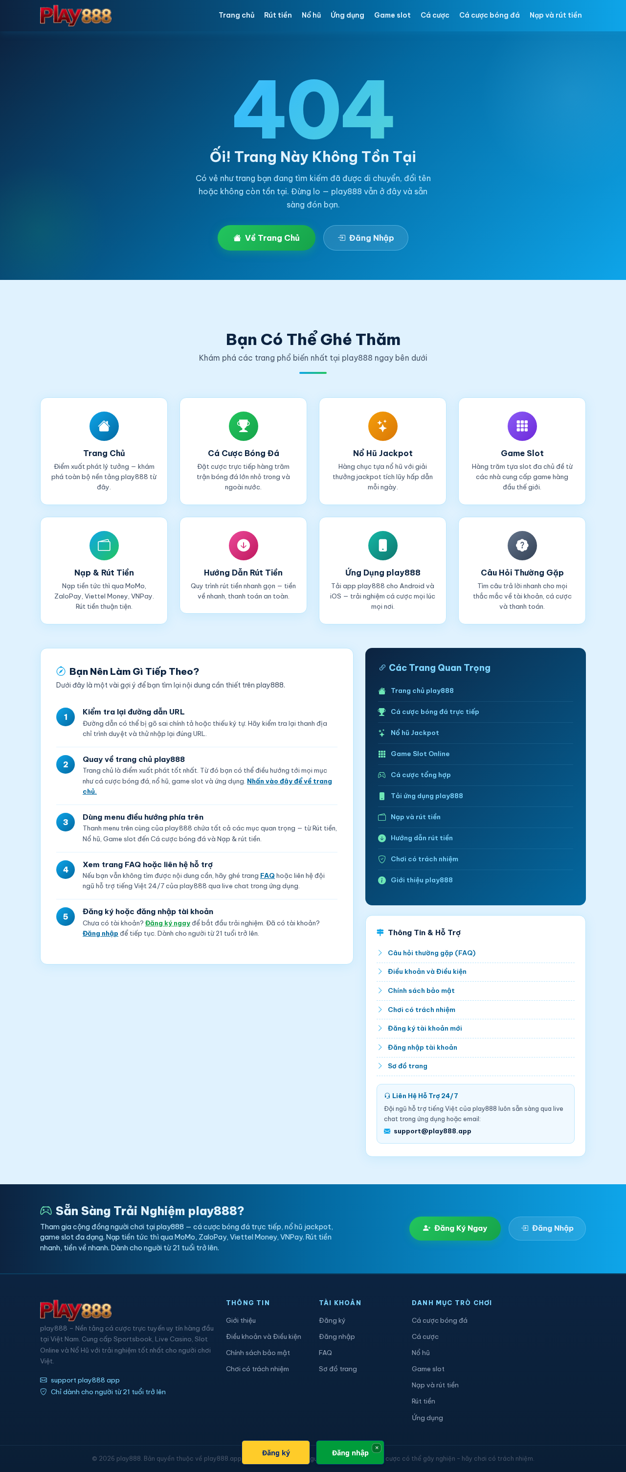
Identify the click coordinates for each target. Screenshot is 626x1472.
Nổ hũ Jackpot (415, 733)
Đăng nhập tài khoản (422, 1047)
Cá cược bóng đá (489, 15)
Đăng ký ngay (167, 923)
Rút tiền (278, 15)
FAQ (267, 876)
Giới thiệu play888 (422, 880)
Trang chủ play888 (422, 691)
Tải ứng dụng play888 (427, 796)
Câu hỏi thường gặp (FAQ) (431, 953)
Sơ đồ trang (407, 1066)
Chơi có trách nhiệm (424, 859)
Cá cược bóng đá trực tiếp (435, 712)
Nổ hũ (311, 15)
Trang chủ (236, 15)
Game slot (392, 15)
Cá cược (435, 15)
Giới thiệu (241, 1320)
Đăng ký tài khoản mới (425, 1028)
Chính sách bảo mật (421, 991)
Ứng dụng (347, 15)
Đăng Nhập (371, 238)
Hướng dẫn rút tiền (422, 838)
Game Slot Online (420, 754)
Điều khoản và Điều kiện (427, 971)
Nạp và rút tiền (556, 15)
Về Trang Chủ (272, 238)
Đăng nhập (100, 933)
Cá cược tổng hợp (421, 775)
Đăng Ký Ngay (460, 1228)
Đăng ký (332, 1320)
